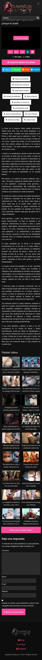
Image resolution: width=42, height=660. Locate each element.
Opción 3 (22, 52)
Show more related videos (21, 529)
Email (4, 584)
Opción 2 (16, 52)
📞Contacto (21, 644)
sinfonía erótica (14, 119)
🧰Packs (21, 640)
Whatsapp (17, 69)
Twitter (7, 69)
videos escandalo (22, 79)
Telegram (36, 69)
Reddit (27, 69)
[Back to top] (38, 655)
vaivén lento (30, 119)
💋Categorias (21, 648)
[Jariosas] (18, 8)
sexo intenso (32, 114)
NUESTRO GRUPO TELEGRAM (22, 62)
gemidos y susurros (21, 102)
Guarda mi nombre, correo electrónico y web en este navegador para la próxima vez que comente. (20, 604)
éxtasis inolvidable (13, 96)
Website (5, 591)
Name (4, 576)
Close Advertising (21, 38)
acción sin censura (21, 84)
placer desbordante (13, 114)
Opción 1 (10, 52)
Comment (5, 550)
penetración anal (21, 108)
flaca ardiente (31, 96)
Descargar (28, 52)
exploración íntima (21, 90)
